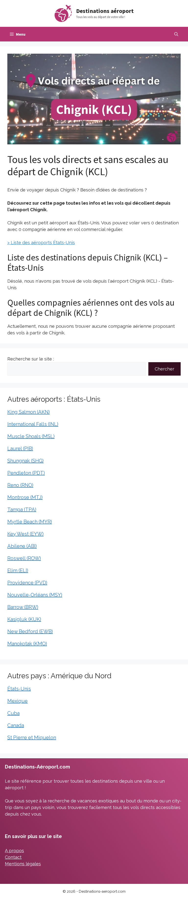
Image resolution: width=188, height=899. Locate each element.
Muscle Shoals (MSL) (31, 436)
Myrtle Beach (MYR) (29, 522)
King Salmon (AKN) (28, 412)
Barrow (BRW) (22, 607)
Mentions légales (23, 863)
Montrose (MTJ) (25, 497)
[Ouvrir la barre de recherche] (176, 34)
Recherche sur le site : (30, 358)
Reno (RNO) (20, 485)
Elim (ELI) (17, 570)
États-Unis (19, 689)
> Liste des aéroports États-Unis (41, 242)
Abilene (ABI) (22, 546)
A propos (14, 850)
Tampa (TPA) (21, 509)
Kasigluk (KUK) (24, 619)
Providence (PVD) (27, 583)
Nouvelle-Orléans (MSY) (34, 595)
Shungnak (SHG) (25, 461)
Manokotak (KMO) (27, 644)
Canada (15, 725)
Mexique (17, 701)
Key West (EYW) (25, 534)
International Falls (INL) (32, 424)
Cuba (13, 713)
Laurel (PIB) (20, 448)
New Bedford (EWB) (30, 631)
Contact (13, 857)
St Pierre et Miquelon (31, 737)
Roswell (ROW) (24, 558)
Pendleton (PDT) (26, 473)
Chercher (164, 368)
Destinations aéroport (105, 11)
